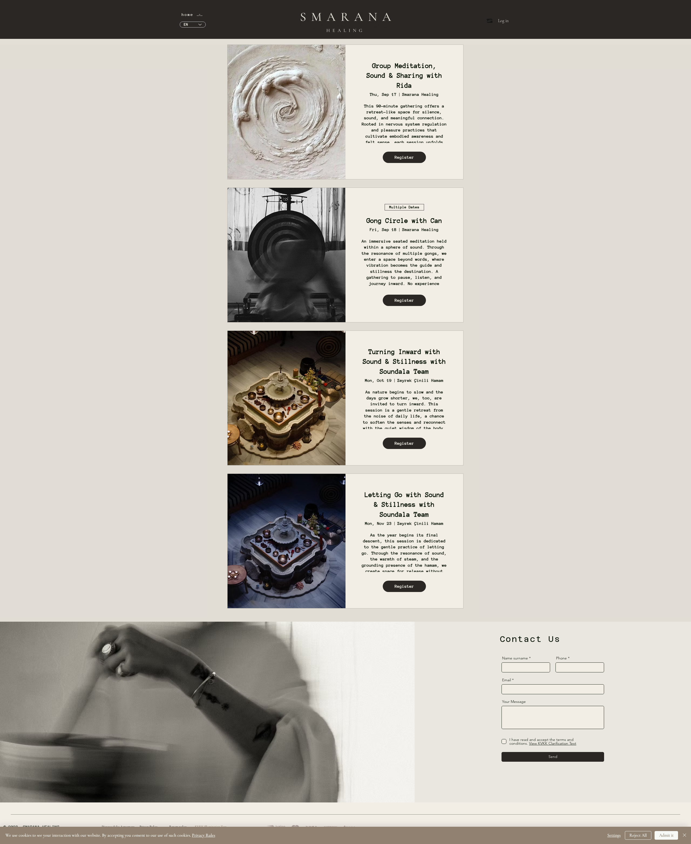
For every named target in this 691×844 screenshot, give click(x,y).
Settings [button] (614, 835)
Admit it (666, 835)
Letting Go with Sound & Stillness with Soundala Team (404, 504)
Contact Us (530, 639)
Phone (561, 658)
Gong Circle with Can (404, 220)
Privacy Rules (203, 835)
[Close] (684, 835)
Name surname (515, 658)
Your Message (514, 701)
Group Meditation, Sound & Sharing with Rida (404, 75)
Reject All (638, 835)
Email (506, 680)
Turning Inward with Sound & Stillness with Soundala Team (404, 361)
